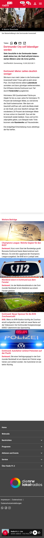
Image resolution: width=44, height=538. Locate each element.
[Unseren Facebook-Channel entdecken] (6, 507)
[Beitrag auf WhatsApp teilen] (11, 43)
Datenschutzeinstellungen (11, 503)
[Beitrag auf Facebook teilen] (15, 43)
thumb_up (39, 532)
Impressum (5, 500)
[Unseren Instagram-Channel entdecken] (9, 507)
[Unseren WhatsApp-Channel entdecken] (2, 507)
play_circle (35, 532)
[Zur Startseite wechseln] (7, 4)
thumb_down (31, 532)
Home (4, 427)
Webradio (6, 434)
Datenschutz (17, 500)
